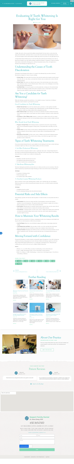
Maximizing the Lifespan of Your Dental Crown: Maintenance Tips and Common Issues (36, 315)
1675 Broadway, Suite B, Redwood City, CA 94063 (37, 426)
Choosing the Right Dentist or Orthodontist (53, 290)
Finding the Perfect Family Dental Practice (36, 290)
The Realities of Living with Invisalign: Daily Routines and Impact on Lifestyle (53, 315)
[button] (18, 261)
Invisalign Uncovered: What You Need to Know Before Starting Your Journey (19, 315)
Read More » (14, 300)
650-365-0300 (37, 422)
